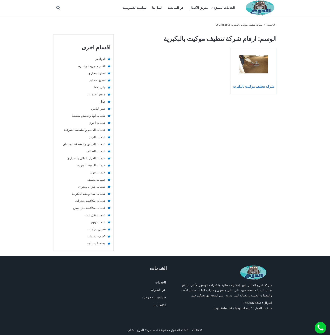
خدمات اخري (97, 123)
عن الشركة (158, 290)
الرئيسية (271, 24)
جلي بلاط (100, 87)
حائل (103, 101)
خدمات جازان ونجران (92, 186)
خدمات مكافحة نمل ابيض (89, 208)
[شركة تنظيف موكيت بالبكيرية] (254, 64)
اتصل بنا (157, 8)
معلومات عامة (96, 243)
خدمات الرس (97, 137)
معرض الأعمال (198, 8)
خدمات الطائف (96, 151)
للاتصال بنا (159, 305)
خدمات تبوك (98, 172)
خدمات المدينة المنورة (91, 165)
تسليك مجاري (97, 73)
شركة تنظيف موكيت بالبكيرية (253, 86)
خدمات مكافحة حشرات (90, 201)
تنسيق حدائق (97, 80)
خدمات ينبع (98, 222)
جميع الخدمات (97, 94)
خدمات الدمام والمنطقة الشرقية (85, 130)
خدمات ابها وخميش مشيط (89, 116)
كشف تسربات (96, 236)
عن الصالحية (176, 8)
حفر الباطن (98, 108)
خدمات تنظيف (96, 179)
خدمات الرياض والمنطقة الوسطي (84, 144)
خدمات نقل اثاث (95, 215)
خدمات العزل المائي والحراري (86, 158)
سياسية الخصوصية (134, 8)
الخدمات (160, 282)
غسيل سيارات (97, 229)
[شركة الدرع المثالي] (260, 8)
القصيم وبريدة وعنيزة (92, 66)
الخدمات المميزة (224, 8)
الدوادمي (100, 59)
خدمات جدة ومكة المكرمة (89, 194)
